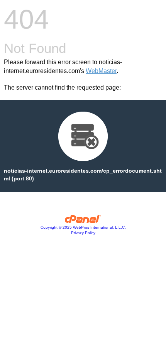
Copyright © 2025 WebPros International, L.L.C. (83, 227)
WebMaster (101, 71)
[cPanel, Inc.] (83, 221)
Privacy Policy (83, 233)
